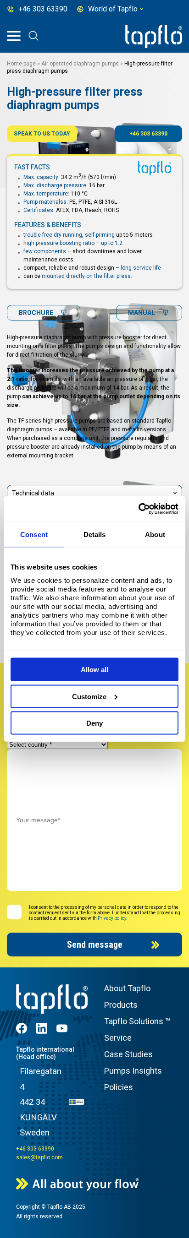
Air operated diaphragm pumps (80, 63)
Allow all (94, 669)
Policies (118, 1087)
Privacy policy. (113, 918)
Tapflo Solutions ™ (137, 1021)
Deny (94, 723)
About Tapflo (127, 988)
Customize (89, 696)
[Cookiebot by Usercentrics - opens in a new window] (138, 509)
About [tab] (155, 534)
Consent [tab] (34, 534)
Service (118, 1038)
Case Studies (128, 1054)
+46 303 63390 (148, 133)
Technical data (33, 493)
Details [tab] (94, 534)
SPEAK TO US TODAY (42, 133)
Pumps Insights (133, 1070)
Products (121, 1005)
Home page (21, 63)
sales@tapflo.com (39, 1157)
